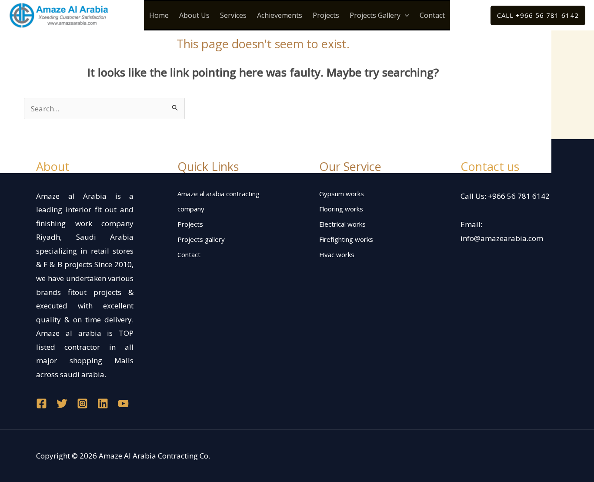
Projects (326, 15)
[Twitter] (62, 403)
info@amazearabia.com (502, 238)
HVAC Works (336, 254)
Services (233, 15)
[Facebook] (41, 403)
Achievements (279, 15)
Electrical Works (342, 224)
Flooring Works (341, 208)
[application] (404, 15)
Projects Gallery (375, 15)
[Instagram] (82, 403)
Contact (432, 15)
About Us (194, 15)
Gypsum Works (341, 193)
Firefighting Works (346, 239)
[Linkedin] (102, 403)
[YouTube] (123, 403)
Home (159, 15)
